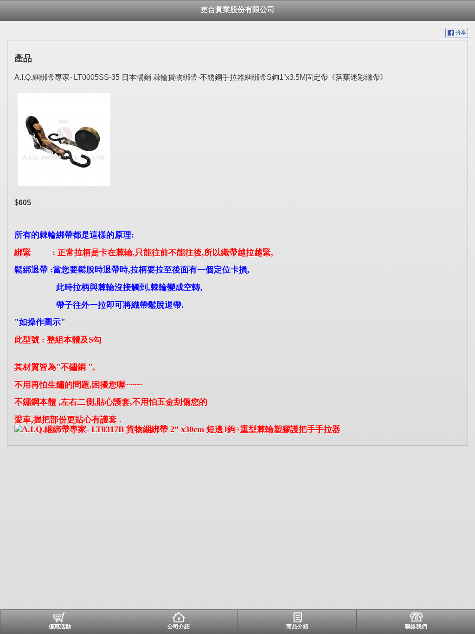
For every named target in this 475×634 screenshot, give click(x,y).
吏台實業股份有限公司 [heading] (237, 9)
